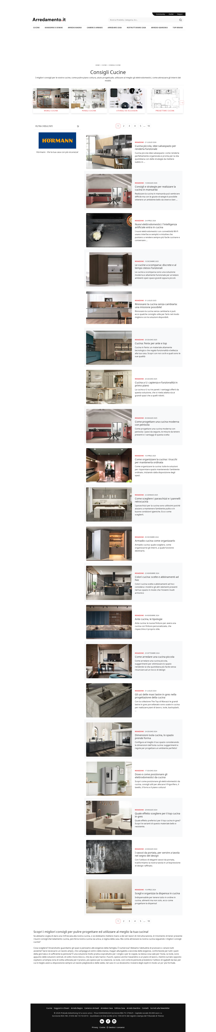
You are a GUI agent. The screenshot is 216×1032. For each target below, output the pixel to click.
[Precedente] (34, 103)
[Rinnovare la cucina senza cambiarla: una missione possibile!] (109, 308)
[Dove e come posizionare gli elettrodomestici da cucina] (109, 779)
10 (149, 126)
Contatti (145, 1008)
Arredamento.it (70, 19)
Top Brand (178, 27)
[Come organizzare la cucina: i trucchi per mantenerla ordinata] (109, 465)
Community (160, 14)
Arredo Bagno (75, 27)
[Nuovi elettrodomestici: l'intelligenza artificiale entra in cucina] (109, 230)
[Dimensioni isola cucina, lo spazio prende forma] (109, 739)
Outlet (171, 14)
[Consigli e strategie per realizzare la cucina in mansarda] (109, 191)
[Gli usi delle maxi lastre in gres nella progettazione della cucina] (109, 700)
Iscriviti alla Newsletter (160, 1008)
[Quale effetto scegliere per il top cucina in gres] (109, 818)
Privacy (95, 1027)
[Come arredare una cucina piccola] (109, 661)
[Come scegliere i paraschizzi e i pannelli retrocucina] (109, 504)
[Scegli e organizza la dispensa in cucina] (109, 896)
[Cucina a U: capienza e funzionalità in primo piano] (109, 387)
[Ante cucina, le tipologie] (109, 622)
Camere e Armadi (95, 27)
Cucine (36, 27)
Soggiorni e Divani (54, 27)
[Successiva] (182, 103)
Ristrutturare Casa (136, 27)
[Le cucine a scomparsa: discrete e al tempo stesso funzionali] (109, 269)
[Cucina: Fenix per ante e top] (109, 348)
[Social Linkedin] (102, 1021)
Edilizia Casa (119, 1008)
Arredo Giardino (159, 27)
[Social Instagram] (114, 1021)
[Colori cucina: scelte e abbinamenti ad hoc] (109, 583)
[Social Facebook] (108, 1021)
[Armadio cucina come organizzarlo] (109, 544)
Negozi (179, 14)
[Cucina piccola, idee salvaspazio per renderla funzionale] (109, 152)
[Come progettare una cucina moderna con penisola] (109, 426)
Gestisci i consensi (116, 1027)
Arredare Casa (115, 27)
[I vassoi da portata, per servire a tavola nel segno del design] (109, 857)
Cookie (102, 1027)
